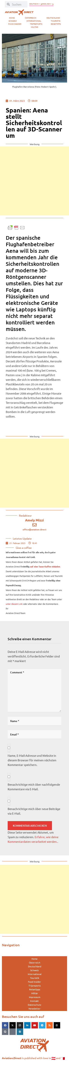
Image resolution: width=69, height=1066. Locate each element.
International (33, 20)
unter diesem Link (14, 603)
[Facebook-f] (5, 1025)
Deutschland (53, 17)
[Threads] (57, 1025)
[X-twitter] (12, 1025)
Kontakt (34, 1000)
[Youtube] (34, 1025)
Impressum (34, 997)
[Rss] (49, 1025)
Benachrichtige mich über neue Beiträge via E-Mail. (34, 811)
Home (12, 17)
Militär (34, 26)
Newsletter (34, 1008)
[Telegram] (42, 1025)
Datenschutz (34, 1004)
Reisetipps (56, 23)
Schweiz (13, 20)
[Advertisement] (34, 180)
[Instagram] (20, 1025)
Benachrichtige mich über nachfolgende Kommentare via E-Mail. (34, 787)
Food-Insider (14, 23)
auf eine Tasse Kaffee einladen (45, 566)
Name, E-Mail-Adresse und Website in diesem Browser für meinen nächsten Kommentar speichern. (32, 760)
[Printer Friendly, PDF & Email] (16, 227)
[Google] (5, 1031)
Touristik (55, 20)
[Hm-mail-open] (12, 1031)
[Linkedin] (27, 1025)
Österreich (30, 17)
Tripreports (36, 23)
